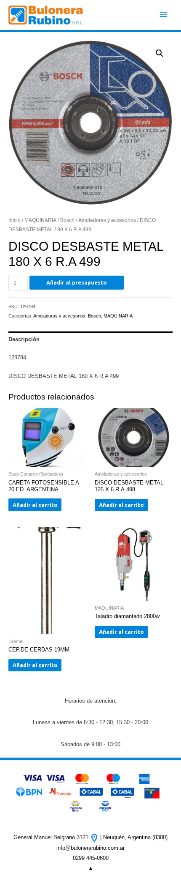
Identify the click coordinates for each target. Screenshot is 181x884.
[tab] (90, 339)
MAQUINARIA (40, 220)
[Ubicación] (95, 837)
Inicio (14, 220)
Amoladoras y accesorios (107, 220)
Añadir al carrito (35, 505)
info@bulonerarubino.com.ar (90, 848)
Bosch (67, 220)
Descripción (24, 339)
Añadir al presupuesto (76, 282)
